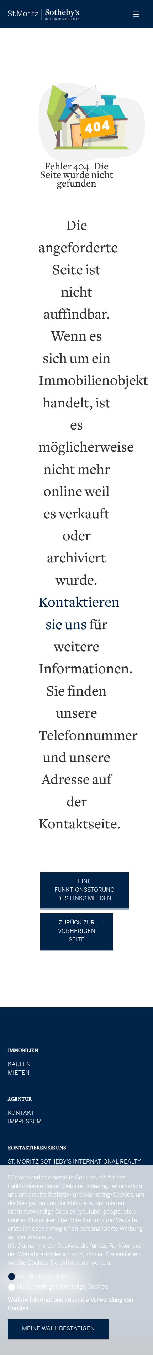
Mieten (19, 1073)
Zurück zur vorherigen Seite (76, 931)
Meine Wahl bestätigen (58, 1329)
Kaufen (19, 1064)
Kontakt (21, 1113)
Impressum (25, 1121)
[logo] (43, 14)
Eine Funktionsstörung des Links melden (84, 890)
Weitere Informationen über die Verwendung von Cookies (70, 1304)
